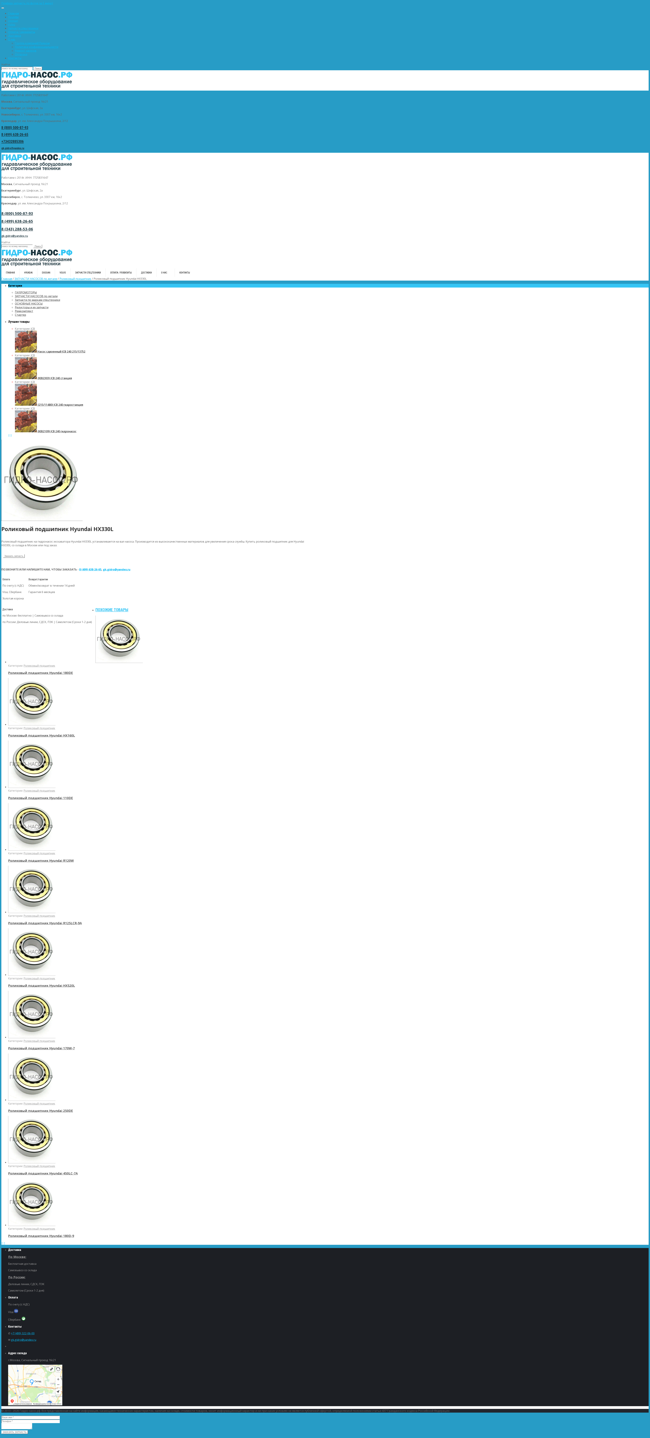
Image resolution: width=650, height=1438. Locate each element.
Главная (13, 13)
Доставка (14, 36)
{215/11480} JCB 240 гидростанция (60, 405)
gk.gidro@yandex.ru (12, 148)
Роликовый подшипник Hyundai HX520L (41, 985)
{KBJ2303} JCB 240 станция (54, 378)
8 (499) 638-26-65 (14, 134)
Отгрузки (21, 54)
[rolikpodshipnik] (42, 520)
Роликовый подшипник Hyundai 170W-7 (41, 1048)
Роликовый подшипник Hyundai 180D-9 (41, 1236)
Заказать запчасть (13, 556)
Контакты (14, 58)
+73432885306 (12, 141)
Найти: (5, 64)
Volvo (11, 24)
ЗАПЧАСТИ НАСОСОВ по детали (36, 279)
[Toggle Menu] (2, 7)
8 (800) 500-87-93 (14, 127)
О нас (11, 39)
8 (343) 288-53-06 (17, 228)
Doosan (13, 21)
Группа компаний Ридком (32, 43)
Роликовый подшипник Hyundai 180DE (40, 673)
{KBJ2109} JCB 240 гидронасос (56, 431)
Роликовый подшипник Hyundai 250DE (40, 1110)
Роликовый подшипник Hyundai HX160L (41, 735)
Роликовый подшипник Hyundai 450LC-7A (43, 1173)
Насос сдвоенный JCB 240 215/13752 (61, 351)
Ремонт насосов (25, 50)
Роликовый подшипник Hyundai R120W (41, 860)
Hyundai (13, 17)
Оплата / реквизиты (21, 32)
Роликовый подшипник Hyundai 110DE (40, 798)
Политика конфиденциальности (36, 47)
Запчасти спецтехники (23, 28)
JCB (33, 329)
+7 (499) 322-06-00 (23, 1333)
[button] (325, 3)
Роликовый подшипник (75, 279)
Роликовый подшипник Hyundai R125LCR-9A (45, 923)
